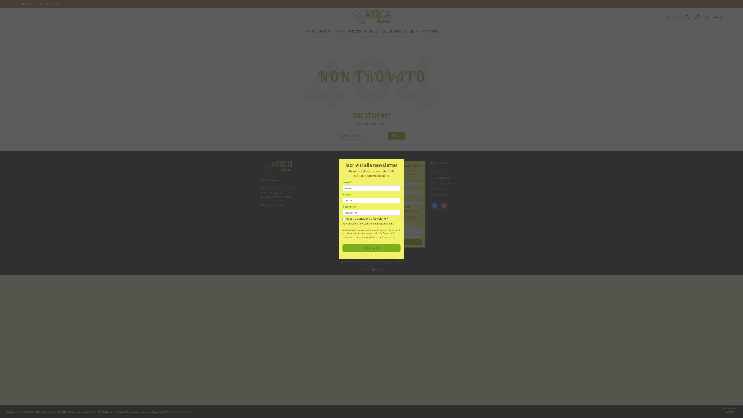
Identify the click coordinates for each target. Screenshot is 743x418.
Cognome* (349, 206)
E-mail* (347, 182)
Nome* (347, 194)
